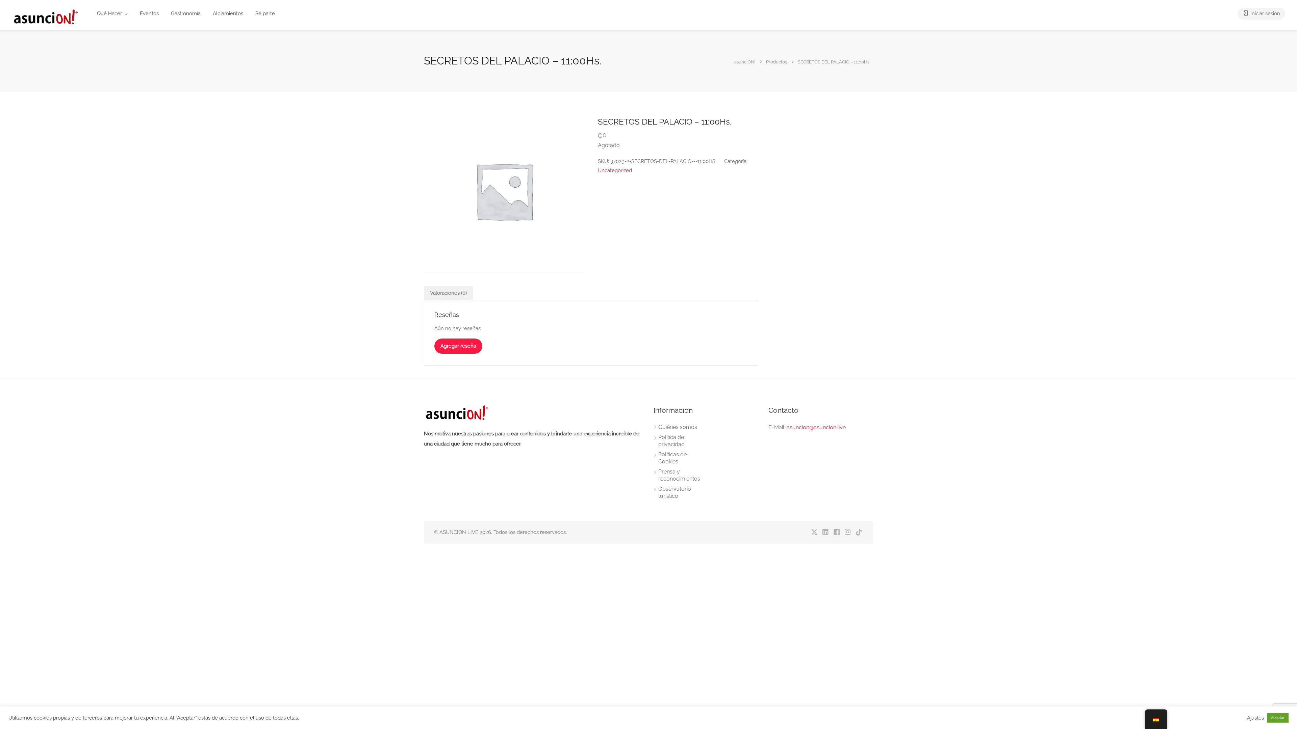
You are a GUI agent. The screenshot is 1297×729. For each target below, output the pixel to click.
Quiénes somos (677, 427)
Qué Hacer (109, 13)
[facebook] (836, 532)
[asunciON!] (45, 17)
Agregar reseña (458, 346)
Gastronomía (186, 13)
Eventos (149, 13)
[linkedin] (825, 532)
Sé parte (265, 13)
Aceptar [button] (1278, 718)
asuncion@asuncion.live (816, 427)
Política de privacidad (671, 441)
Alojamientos (228, 13)
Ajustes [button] (1255, 718)
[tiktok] (859, 532)
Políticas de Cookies (672, 458)
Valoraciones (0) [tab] (448, 293)
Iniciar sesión (1264, 13)
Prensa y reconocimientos (679, 475)
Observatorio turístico (674, 492)
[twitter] (814, 532)
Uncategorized (615, 170)
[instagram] (847, 532)
